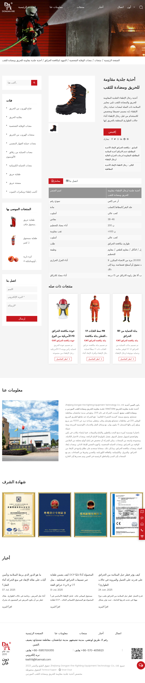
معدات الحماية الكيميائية (20, 165)
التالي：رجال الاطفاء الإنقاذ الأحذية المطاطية (119, 167)
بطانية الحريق (15, 117)
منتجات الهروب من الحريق (21, 135)
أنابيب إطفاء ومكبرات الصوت (23, 192)
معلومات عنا (56, 7)
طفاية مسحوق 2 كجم (30, 240)
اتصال (120, 7)
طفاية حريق (15, 174)
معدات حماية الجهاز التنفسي (22, 143)
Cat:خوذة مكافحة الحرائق (63, 340)
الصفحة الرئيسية (27, 7)
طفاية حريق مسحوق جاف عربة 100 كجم (30, 222)
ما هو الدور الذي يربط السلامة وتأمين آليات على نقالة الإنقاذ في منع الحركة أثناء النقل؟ (24, 580)
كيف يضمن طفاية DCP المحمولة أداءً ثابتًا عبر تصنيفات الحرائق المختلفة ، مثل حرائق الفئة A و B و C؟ (71, 580)
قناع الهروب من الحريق (20, 108)
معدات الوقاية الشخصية (80, 60)
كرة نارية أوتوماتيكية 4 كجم (29, 259)
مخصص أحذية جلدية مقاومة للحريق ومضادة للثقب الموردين (54, 674)
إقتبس (112, 132)
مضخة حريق (15, 183)
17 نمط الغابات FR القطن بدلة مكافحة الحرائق (95, 336)
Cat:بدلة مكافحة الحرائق (95, 340)
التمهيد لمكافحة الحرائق (55, 60)
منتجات (80, 7)
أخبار (100, 7)
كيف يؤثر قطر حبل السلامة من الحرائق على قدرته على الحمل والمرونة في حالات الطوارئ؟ (120, 580)
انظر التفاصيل (62, 359)
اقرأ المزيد (7, 607)
